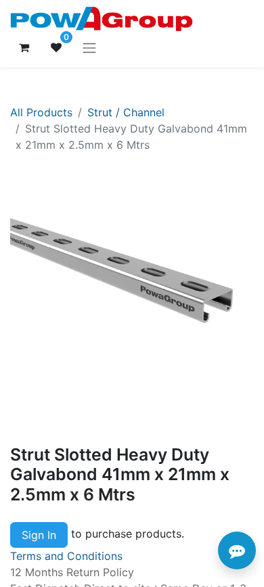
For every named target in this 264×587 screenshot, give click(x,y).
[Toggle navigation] (89, 47)
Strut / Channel (125, 112)
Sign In (39, 535)
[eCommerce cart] (23, 47)
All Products (41, 112)
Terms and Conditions (66, 556)
